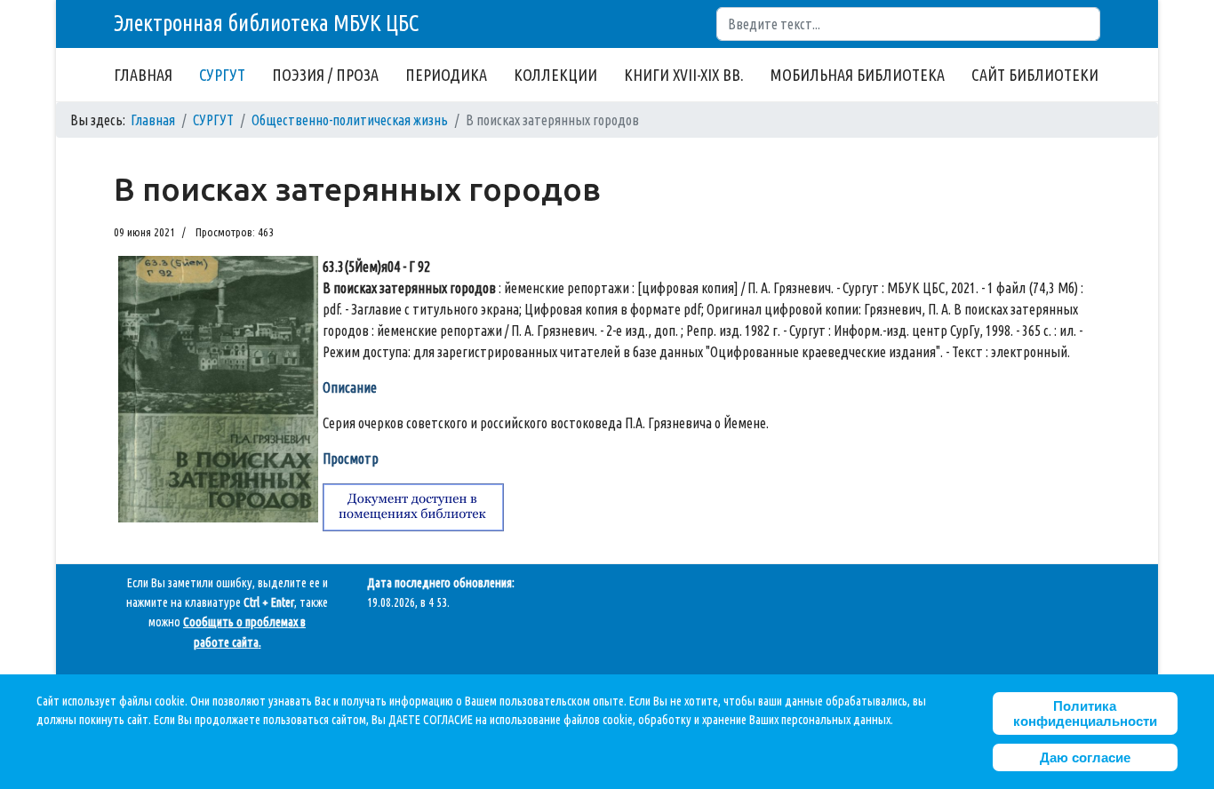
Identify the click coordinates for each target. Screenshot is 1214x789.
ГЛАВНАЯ (143, 75)
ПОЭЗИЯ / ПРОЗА (325, 75)
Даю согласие (1085, 757)
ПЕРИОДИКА (446, 75)
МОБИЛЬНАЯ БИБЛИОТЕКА (858, 75)
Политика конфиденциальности (1085, 713)
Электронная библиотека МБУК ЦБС (266, 23)
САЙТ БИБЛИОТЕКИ (1034, 75)
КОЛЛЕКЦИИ (555, 75)
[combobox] (908, 24)
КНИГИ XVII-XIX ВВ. (684, 75)
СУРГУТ (222, 75)
